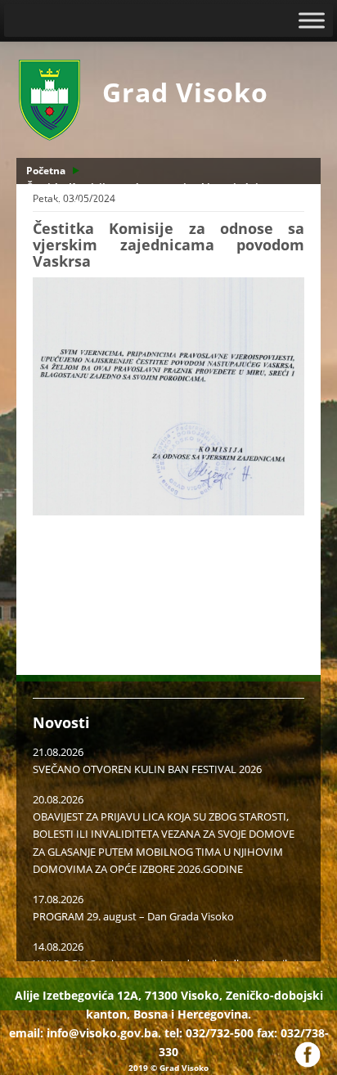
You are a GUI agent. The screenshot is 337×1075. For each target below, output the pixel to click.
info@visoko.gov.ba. (104, 1033)
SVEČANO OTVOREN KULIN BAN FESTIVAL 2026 (147, 769)
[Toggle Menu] (312, 20)
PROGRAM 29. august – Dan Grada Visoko (133, 916)
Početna (45, 171)
